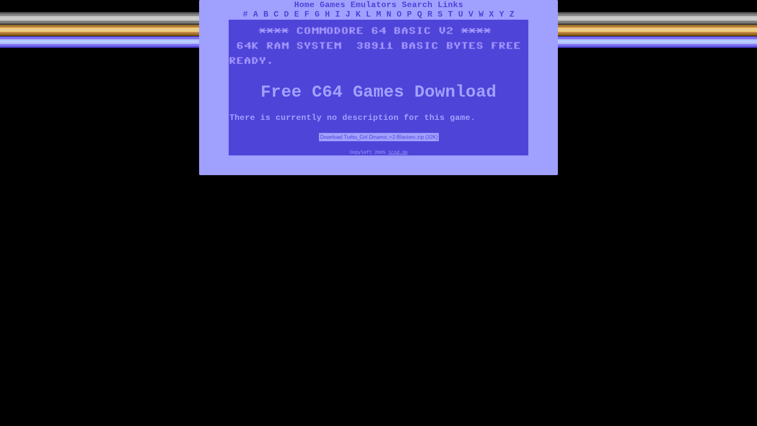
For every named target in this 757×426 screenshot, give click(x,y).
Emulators (374, 4)
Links (450, 4)
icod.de (398, 152)
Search (417, 4)
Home (304, 4)
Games (332, 4)
